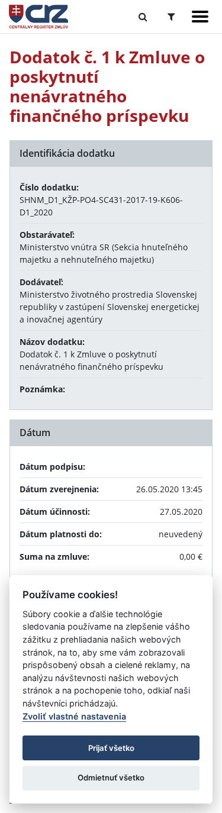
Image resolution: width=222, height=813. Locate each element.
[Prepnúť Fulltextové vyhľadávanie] (143, 16)
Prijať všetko (111, 748)
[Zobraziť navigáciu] (200, 16)
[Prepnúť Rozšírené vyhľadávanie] (171, 16)
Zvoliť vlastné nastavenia (74, 716)
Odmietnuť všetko (111, 777)
